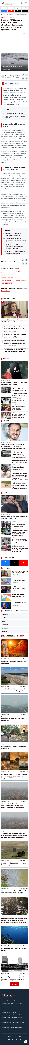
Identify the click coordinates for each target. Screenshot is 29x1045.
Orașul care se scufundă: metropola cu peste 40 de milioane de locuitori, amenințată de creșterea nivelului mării (14, 920)
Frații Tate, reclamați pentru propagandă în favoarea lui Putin (18, 524)
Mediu (11, 14)
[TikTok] (25, 11)
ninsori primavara (7, 283)
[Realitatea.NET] (8, 3)
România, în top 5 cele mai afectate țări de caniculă (14, 234)
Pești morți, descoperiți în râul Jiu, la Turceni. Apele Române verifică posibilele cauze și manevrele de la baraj (13, 979)
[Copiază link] (23, 74)
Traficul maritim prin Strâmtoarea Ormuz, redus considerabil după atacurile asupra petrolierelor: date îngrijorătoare (14, 343)
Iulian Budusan (24, 888)
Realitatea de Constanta (18, 1022)
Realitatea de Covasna (17, 1017)
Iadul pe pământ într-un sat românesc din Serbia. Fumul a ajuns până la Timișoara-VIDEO (14, 776)
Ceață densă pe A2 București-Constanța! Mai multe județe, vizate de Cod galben (14, 246)
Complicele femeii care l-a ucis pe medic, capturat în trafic (19, 540)
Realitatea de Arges (16, 1025)
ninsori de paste (6, 280)
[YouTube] (11, 11)
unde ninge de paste (20, 280)
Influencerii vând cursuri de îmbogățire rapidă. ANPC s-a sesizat (14, 383)
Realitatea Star (15, 1012)
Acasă (4, 14)
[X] (18, 11)
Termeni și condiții (11, 1000)
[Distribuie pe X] (26, 78)
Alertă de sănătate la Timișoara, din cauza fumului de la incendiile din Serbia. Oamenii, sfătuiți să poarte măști (13, 806)
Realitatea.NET (24, 686)
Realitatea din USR (6, 1017)
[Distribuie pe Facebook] (26, 74)
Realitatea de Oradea (6, 1020)
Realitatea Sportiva (6, 1012)
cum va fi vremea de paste (9, 278)
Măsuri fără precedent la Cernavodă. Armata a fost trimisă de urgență (16, 240)
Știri (7, 14)
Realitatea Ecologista (6, 1015)
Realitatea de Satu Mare (16, 1027)
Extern (5, 345)
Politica (3, 324)
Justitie (6, 337)
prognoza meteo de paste (9, 275)
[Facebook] (4, 11)
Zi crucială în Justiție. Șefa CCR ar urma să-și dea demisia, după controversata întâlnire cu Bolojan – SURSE (14, 322)
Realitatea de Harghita (6, 1022)
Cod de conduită (19, 1003)
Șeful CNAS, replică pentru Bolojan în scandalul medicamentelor (20, 467)
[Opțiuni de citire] (25, 1041)
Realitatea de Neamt (17, 1015)
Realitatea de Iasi (5, 1027)
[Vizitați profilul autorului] (2, 76)
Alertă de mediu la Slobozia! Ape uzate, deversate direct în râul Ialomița (14, 892)
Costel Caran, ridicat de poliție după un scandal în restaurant (14, 517)
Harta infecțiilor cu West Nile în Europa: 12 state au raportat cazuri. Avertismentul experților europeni (19, 487)
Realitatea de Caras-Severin (19, 1020)
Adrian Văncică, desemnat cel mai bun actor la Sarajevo (20, 400)
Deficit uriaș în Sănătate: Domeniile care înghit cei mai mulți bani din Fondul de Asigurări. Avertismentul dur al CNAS (20, 477)
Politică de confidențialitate (8, 1003)
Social (5, 331)
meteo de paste (6, 272)
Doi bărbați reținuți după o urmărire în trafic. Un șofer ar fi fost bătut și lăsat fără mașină (20, 533)
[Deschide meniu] (26, 3)
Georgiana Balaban (16, 76)
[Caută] (21, 3)
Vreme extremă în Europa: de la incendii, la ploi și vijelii (15, 252)
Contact (3, 1000)
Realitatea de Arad (6, 1025)
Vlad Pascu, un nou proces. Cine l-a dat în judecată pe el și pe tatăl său (15, 335)
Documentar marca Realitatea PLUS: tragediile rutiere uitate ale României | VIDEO (20, 549)
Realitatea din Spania (6, 1030)
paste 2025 (17, 272)
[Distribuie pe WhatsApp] (23, 78)
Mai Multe (14, 984)
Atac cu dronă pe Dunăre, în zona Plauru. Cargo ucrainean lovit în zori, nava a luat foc (15, 328)
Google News (5, 291)
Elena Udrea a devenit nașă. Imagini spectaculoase (18, 408)
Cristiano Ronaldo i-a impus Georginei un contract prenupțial (18, 415)
